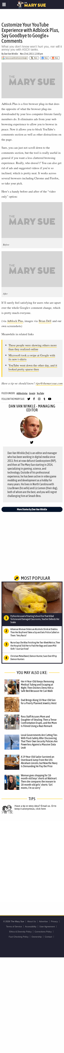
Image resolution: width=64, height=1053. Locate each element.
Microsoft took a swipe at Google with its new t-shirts (31, 357)
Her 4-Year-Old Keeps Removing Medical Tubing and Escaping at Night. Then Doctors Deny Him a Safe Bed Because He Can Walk (37, 686)
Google (32, 393)
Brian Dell (45, 321)
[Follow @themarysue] (29, 400)
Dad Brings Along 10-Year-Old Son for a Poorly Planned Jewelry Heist (38, 701)
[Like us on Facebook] (34, 400)
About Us (31, 921)
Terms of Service (14, 926)
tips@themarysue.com (49, 383)
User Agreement (47, 926)
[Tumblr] (44, 400)
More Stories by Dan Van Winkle (32, 509)
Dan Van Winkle (11, 53)
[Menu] (4, 4)
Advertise (43, 921)
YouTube (40, 393)
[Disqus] (32, 861)
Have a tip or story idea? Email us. (33, 806)
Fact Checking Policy (18, 937)
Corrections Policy (43, 931)
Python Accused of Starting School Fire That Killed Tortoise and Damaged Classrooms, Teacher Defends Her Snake (34, 619)
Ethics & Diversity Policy (20, 931)
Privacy (54, 921)
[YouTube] (50, 400)
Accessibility (30, 926)
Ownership (37, 937)
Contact (48, 937)
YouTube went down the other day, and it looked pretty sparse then (32, 367)
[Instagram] (39, 400)
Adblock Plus (15, 321)
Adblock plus (22, 393)
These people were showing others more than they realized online (32, 347)
